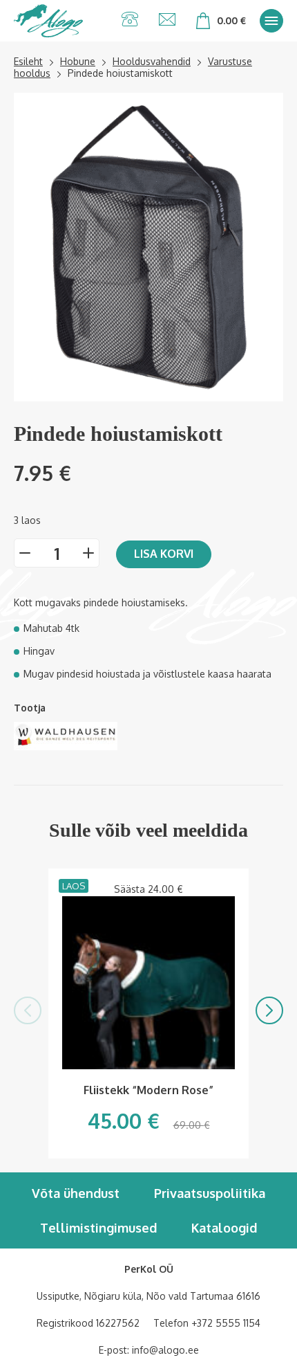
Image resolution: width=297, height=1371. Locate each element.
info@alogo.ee (165, 1350)
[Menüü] (271, 21)
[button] (27, 1010)
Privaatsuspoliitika (209, 1193)
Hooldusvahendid (152, 61)
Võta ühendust (75, 1193)
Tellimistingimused (98, 1227)
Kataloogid (224, 1227)
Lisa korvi (163, 554)
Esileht (28, 61)
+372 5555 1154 (225, 1323)
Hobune (77, 61)
